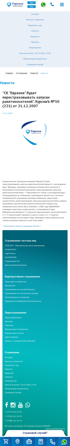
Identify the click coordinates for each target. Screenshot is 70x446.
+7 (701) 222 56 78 (13, 416)
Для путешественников (16, 265)
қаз (31, 2)
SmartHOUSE (10, 257)
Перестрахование (13, 317)
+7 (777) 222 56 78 (13, 412)
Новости (35, 31)
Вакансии (35, 36)
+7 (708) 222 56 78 (13, 420)
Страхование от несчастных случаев (21, 293)
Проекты (35, 42)
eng (31, 6)
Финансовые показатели (16, 329)
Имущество (10, 285)
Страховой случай (35, 64)
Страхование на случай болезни (20, 289)
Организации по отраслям (17, 297)
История (35, 14)
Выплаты (9, 321)
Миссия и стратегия (35, 19)
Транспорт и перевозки (16, 281)
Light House (10, 253)
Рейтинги (9, 325)
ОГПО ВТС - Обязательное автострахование (25, 245)
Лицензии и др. (35, 25)
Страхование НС (12, 261)
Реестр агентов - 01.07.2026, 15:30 (35, 53)
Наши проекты (11, 337)
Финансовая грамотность (35, 58)
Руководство (35, 47)
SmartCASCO (10, 249)
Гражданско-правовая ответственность (23, 301)
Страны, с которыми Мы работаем (20, 341)
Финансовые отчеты (14, 333)
